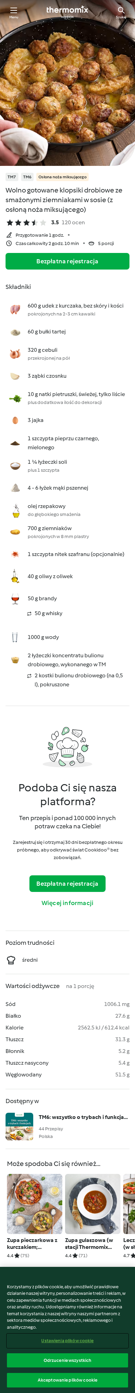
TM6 (27, 177)
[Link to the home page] (67, 12)
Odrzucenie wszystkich (68, 1360)
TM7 (12, 177)
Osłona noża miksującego (62, 177)
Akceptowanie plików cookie (67, 1380)
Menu (14, 17)
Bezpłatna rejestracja (67, 261)
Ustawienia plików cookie (67, 1340)
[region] (67, 1330)
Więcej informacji (67, 903)
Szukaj (121, 17)
